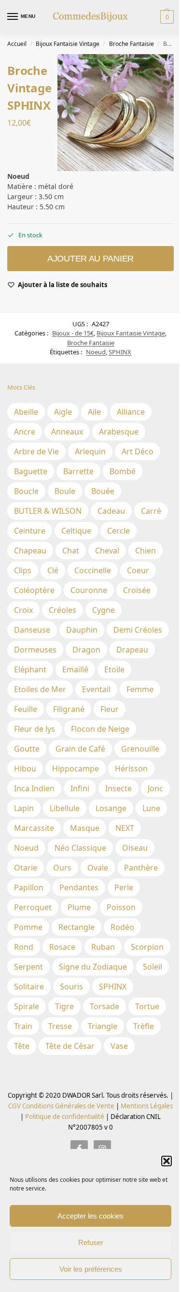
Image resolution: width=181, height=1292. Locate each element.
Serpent (28, 966)
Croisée (137, 590)
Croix (23, 610)
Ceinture (29, 530)
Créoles (62, 610)
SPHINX (120, 352)
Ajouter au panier (90, 258)
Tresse (60, 1026)
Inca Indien (34, 788)
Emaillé (75, 669)
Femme (139, 689)
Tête (21, 1046)
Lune (151, 808)
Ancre (24, 431)
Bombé (123, 471)
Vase (119, 1046)
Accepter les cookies (90, 1216)
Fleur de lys (34, 729)
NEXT (124, 828)
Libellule (65, 808)
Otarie (25, 867)
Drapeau (132, 649)
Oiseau (135, 847)
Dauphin (81, 629)
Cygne (103, 610)
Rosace (62, 947)
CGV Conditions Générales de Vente (61, 1106)
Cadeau (111, 511)
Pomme (28, 927)
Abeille (26, 411)
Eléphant (30, 669)
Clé (52, 570)
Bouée (102, 491)
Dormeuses (35, 649)
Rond (23, 947)
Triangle (102, 1026)
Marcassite (34, 828)
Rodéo (122, 927)
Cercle (118, 530)
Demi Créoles (137, 629)
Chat (70, 550)
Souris (71, 986)
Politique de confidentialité (64, 1116)
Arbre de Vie (36, 451)
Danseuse (32, 629)
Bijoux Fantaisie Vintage (67, 44)
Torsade (104, 1006)
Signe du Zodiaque (93, 966)
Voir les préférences (90, 1269)
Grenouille (140, 748)
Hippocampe (75, 768)
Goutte (27, 748)
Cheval (107, 550)
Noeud (96, 352)
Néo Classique (80, 847)
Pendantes (78, 887)
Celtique (76, 530)
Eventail (96, 689)
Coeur (138, 570)
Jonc (155, 788)
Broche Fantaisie (131, 44)
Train (23, 1026)
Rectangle (76, 927)
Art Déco (137, 451)
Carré (151, 511)
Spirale (26, 1006)
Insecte (118, 788)
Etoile (114, 669)
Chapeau (30, 550)
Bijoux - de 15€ (73, 333)
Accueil (17, 44)
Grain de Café (80, 748)
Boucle (26, 491)
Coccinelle (92, 570)
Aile (94, 411)
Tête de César (70, 1046)
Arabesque (119, 431)
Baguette (30, 471)
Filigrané (68, 709)
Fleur (109, 709)
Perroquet (33, 907)
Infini (79, 788)
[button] (166, 1161)
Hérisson (131, 768)
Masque (84, 828)
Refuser (90, 1242)
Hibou (25, 768)
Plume (79, 907)
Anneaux (67, 431)
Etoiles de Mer (40, 689)
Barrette (78, 471)
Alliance (131, 411)
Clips (22, 570)
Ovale (97, 867)
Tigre (64, 1006)
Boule (65, 491)
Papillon (28, 887)
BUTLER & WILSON (48, 511)
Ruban (103, 947)
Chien (145, 550)
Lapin (24, 808)
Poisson (121, 907)
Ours (62, 867)
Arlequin (90, 451)
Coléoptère (34, 590)
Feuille (25, 709)
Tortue (147, 1006)
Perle (123, 887)
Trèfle (143, 1026)
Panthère (141, 867)
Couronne (88, 590)
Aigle (63, 411)
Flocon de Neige (100, 729)
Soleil (152, 966)
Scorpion (147, 947)
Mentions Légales (146, 1106)
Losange (111, 808)
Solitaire (29, 986)
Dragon (86, 649)
